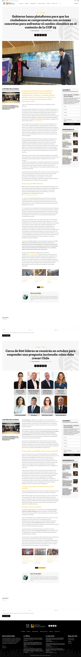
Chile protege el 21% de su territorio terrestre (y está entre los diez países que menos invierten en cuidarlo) (55, 644)
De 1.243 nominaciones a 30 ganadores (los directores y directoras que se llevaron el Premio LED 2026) (55, 649)
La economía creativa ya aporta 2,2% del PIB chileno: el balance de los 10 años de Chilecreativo (67, 144)
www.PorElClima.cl (33, 254)
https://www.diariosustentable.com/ (36, 294)
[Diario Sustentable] (26, 297)
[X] (77, 0)
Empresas (4, 104)
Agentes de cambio (49, 641)
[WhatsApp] (43, 35)
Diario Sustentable (35, 30)
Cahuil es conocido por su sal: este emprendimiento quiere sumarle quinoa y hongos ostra (66, 136)
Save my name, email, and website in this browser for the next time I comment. (19, 332)
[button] (60, 3)
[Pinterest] (40, 35)
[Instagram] (75, 0)
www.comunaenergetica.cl (30, 195)
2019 (37, 12)
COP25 (42, 287)
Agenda (63, 148)
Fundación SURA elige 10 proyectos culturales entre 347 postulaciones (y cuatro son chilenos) (33, 639)
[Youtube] (78, 0)
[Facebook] (74, 0)
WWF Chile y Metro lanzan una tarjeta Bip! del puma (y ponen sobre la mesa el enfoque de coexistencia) (55, 639)
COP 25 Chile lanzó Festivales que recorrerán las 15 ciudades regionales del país (27, 278)
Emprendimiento (65, 140)
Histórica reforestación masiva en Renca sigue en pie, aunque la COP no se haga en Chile (40, 278)
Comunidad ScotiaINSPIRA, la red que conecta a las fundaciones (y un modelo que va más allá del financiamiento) (10, 107)
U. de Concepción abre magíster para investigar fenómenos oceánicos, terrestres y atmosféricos (20, 310)
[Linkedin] (45, 35)
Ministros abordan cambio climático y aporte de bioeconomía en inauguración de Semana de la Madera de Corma (60, 311)
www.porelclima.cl (33, 91)
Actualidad (42, 12)
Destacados (26, 640)
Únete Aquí (72, 124)
